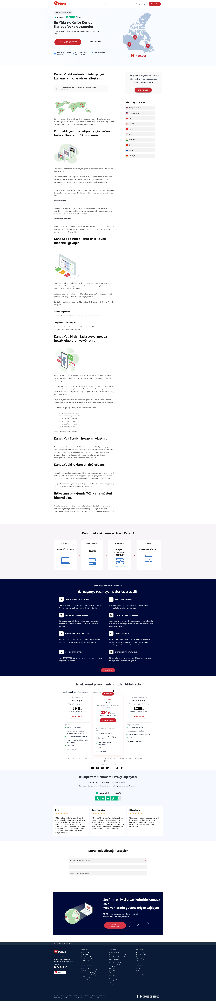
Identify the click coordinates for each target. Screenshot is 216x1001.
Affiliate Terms (140, 961)
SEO (110, 983)
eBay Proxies (112, 985)
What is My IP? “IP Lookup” (116, 953)
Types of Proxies (113, 971)
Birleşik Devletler (135, 108)
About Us (139, 969)
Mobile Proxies (85, 961)
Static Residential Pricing (88, 971)
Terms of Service (141, 973)
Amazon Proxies (113, 987)
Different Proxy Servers (115, 973)
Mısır (130, 134)
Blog (137, 963)
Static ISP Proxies (86, 955)
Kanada (131, 124)
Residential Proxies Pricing (89, 969)
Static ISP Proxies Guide (116, 965)
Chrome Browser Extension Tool (118, 955)
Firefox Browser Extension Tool (118, 957)
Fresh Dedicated (86, 957)
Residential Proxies (86, 953)
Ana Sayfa (58, 12)
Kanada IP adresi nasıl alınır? (79, 873)
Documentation (140, 953)
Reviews (138, 971)
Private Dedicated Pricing (88, 975)
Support (138, 957)
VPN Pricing (84, 979)
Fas (130, 118)
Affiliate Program (141, 959)
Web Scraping (113, 979)
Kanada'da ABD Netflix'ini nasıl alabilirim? (83, 867)
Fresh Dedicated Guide (115, 967)
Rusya (131, 150)
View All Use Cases (114, 989)
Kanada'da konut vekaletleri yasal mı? (82, 860)
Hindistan (132, 140)
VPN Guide (112, 969)
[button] (108, 694)
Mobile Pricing (85, 977)
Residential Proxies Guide (116, 963)
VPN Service (84, 963)
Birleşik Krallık (134, 113)
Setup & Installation (142, 955)
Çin (130, 145)
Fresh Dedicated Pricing (88, 973)
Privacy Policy (140, 975)
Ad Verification (113, 981)
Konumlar (64, 12)
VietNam (132, 129)
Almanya (132, 156)
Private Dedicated (86, 959)
